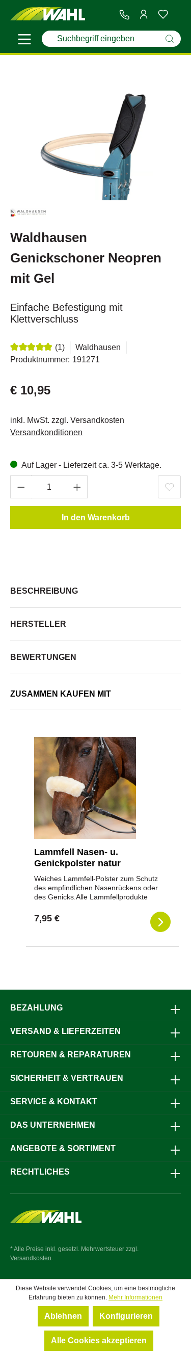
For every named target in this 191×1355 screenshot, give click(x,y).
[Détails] (160, 922)
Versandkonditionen (46, 432)
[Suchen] (169, 39)
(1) (60, 347)
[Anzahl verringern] (21, 486)
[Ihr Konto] (143, 14)
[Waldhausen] (28, 214)
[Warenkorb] (177, 14)
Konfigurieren (126, 1316)
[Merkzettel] (163, 14)
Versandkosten (30, 1258)
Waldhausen (98, 347)
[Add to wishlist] (169, 486)
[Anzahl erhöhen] (77, 486)
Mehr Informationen (135, 1297)
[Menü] (24, 41)
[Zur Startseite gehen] (48, 14)
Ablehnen (63, 1316)
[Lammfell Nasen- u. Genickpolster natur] (85, 788)
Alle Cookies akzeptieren (99, 1340)
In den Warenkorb (96, 517)
